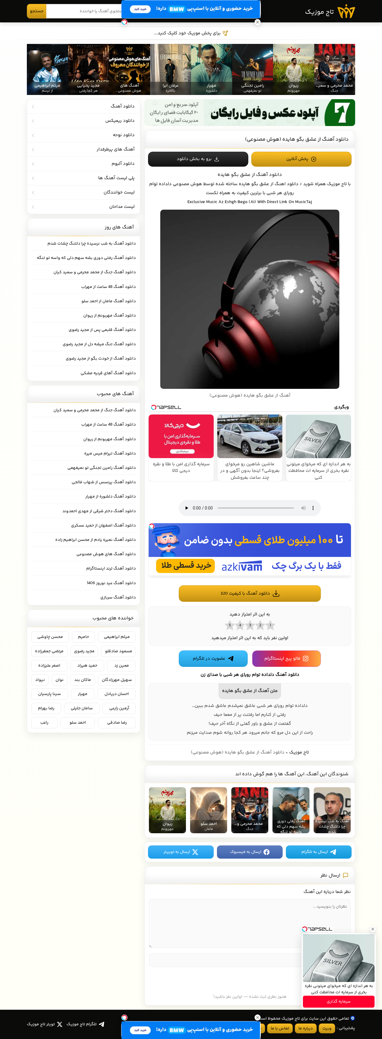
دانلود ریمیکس (120, 120)
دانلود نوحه (124, 135)
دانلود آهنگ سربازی (118, 597)
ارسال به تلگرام (314, 852)
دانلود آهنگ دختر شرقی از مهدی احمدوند (99, 511)
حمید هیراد (87, 665)
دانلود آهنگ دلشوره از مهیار (110, 496)
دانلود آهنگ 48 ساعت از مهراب (108, 287)
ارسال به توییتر (177, 852)
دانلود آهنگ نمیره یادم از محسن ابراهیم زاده (95, 540)
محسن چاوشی (50, 637)
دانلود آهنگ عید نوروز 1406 (111, 583)
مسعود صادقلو (118, 651)
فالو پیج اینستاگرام (282, 658)
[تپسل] (152, 526)
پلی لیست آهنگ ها (116, 178)
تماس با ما (280, 1028)
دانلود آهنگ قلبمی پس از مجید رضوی (102, 330)
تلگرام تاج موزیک (82, 1024)
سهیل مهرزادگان (117, 680)
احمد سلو (78, 722)
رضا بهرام (46, 708)
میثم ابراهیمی (117, 637)
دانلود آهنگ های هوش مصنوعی (106, 554)
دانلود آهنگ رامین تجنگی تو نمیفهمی (101, 468)
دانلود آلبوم (123, 163)
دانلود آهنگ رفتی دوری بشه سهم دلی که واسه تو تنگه (86, 258)
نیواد (40, 680)
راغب (44, 722)
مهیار (82, 694)
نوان (60, 680)
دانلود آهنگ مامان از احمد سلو (108, 301)
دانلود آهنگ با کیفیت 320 (245, 593)
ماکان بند (82, 680)
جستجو (37, 11)
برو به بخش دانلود (194, 159)
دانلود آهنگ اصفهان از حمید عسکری (103, 525)
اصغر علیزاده (49, 665)
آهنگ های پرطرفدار (116, 149)
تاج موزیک (319, 12)
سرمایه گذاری (339, 1001)
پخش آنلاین (297, 159)
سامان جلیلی (82, 708)
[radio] (270, 625)
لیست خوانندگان (119, 192)
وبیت (327, 1028)
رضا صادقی (117, 722)
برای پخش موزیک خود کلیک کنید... (187, 33)
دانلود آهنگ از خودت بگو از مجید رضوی (101, 358)
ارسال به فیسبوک (245, 852)
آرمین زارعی (119, 708)
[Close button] (373, 929)
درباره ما (305, 1028)
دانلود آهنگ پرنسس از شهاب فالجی (104, 482)
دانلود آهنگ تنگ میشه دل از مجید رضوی (99, 344)
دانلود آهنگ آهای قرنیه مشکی (108, 373)
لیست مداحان (122, 206)
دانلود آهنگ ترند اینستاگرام (111, 568)
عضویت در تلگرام (209, 658)
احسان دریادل (116, 694)
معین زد (121, 665)
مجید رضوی (84, 651)
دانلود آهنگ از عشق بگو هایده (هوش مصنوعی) (297, 139)
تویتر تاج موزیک (41, 1024)
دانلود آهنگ (123, 106)
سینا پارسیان (49, 694)
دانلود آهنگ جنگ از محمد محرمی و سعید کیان (94, 272)
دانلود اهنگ (286, 184)
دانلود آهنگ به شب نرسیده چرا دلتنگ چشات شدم (91, 243)
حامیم (83, 637)
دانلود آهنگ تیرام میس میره (110, 453)
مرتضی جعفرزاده (49, 651)
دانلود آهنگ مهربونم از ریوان (109, 315)
